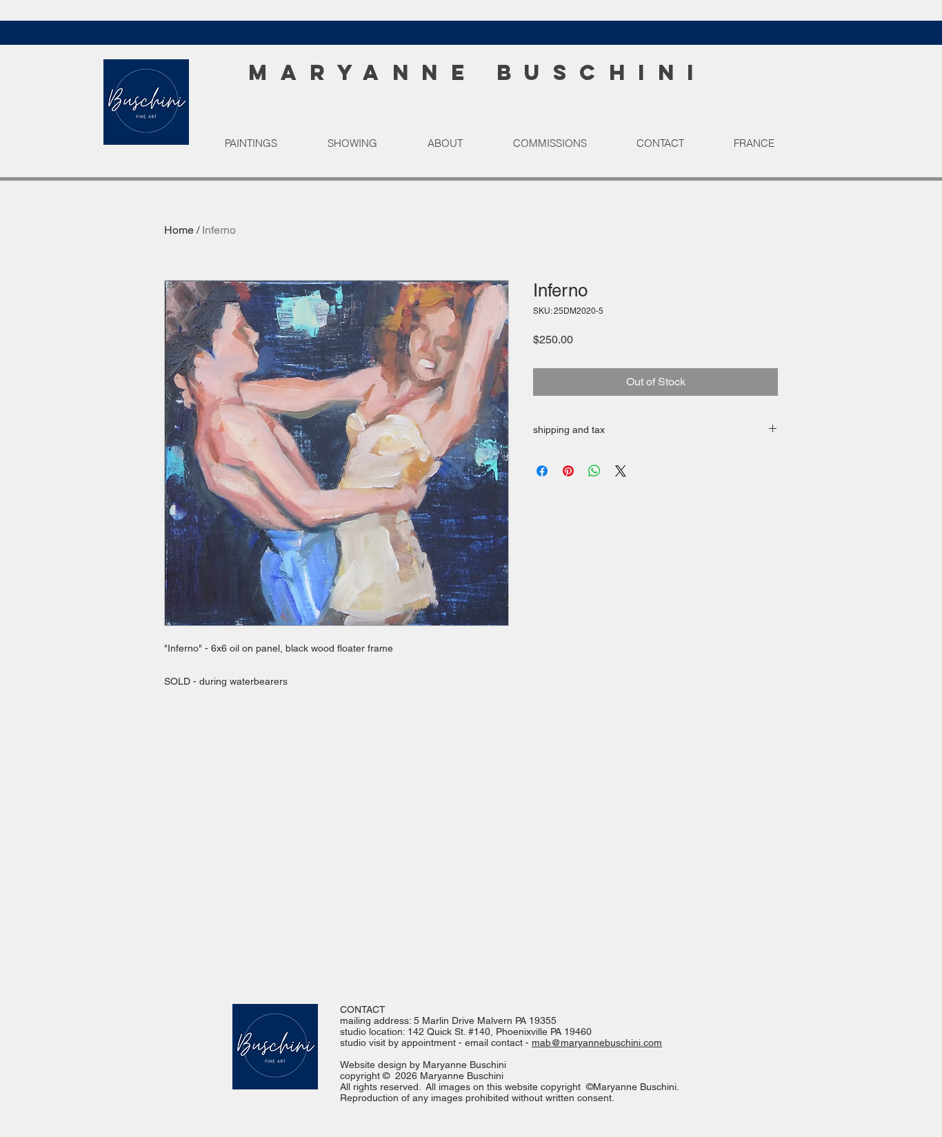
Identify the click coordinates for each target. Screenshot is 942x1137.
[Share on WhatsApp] (594, 471)
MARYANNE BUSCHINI (477, 72)
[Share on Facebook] (542, 471)
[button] (265, 143)
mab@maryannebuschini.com (597, 1042)
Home (179, 230)
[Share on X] (620, 471)
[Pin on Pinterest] (568, 471)
